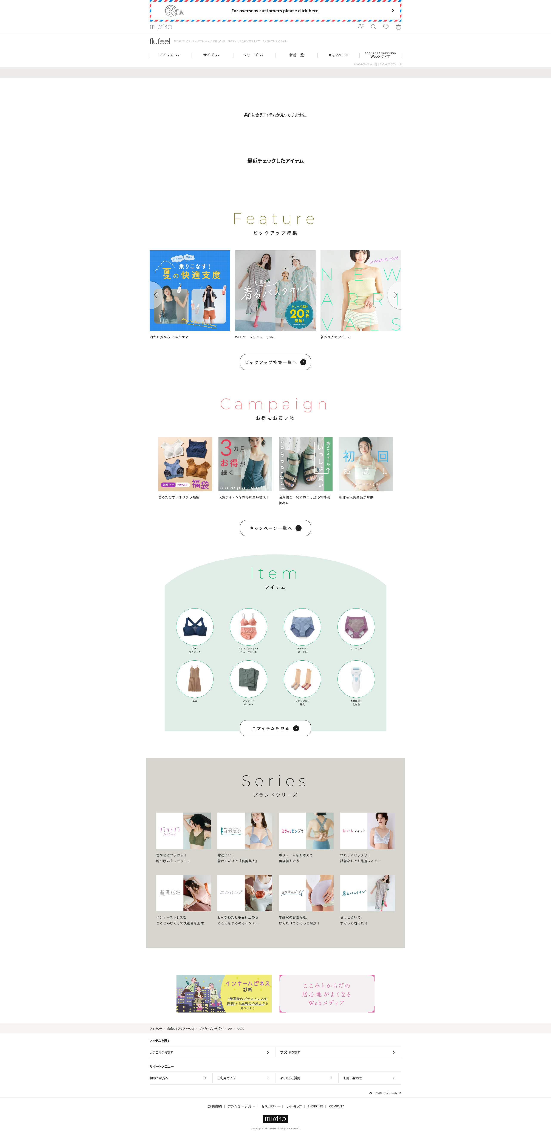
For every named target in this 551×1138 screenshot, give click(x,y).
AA (230, 1029)
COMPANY (336, 1106)
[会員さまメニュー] (361, 27)
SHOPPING (315, 1106)
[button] (150, 295)
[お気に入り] (386, 27)
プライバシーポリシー (241, 1106)
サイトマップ (294, 1106)
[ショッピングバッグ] (398, 27)
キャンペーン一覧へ (271, 528)
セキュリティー (271, 1106)
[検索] (373, 27)
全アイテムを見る (271, 728)
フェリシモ (156, 1029)
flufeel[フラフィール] (180, 1029)
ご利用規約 (214, 1106)
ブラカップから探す (211, 1029)
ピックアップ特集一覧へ (271, 362)
